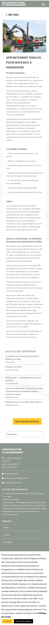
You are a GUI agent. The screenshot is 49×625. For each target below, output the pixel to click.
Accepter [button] (7, 621)
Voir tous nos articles (27, 421)
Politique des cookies (13, 483)
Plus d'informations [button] (23, 621)
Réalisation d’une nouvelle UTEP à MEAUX (23, 402)
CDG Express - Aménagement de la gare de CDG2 (24, 502)
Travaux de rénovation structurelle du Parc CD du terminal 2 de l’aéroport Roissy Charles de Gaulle (24, 391)
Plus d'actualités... (11, 514)
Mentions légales (11, 474)
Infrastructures (14, 3)
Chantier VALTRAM (13, 367)
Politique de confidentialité (15, 478)
